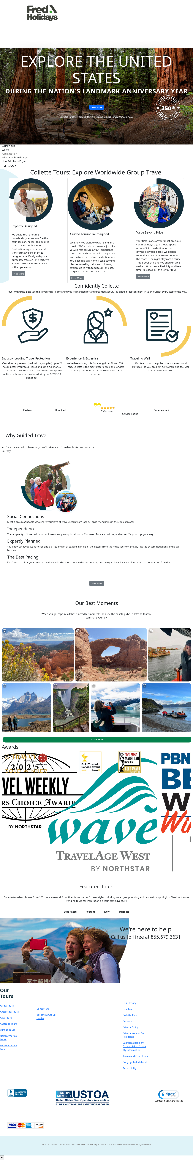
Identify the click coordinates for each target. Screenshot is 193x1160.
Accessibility (129, 1068)
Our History (129, 1003)
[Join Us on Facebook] (1, 985)
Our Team (128, 1009)
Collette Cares (131, 1015)
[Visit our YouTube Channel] (17, 985)
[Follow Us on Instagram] (4, 985)
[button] (168, 1094)
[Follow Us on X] (7, 985)
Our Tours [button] (71, 21)
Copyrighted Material (135, 1062)
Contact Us (42, 1008)
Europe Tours (7, 1029)
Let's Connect (45, 996)
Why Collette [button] (117, 21)
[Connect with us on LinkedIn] (10, 985)
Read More (18, 273)
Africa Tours (7, 1005)
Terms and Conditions (135, 1056)
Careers (127, 1021)
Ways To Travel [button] (93, 21)
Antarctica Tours (9, 1011)
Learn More (96, 107)
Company (133, 993)
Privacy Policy (130, 1027)
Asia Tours (6, 1017)
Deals (136, 21)
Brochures (151, 21)
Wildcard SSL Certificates (169, 1100)
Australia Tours (8, 1023)
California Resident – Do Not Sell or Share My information (134, 1046)
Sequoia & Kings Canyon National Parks (114, 116)
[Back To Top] (2, 1157)
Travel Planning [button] (171, 21)
